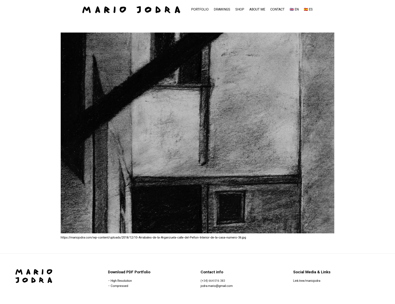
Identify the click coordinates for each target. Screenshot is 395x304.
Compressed (119, 286)
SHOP (239, 9)
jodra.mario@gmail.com (217, 286)
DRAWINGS (222, 9)
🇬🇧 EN (294, 9)
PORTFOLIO (200, 9)
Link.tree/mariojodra (306, 281)
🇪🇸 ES (308, 9)
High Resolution (121, 281)
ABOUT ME (257, 9)
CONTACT (277, 9)
